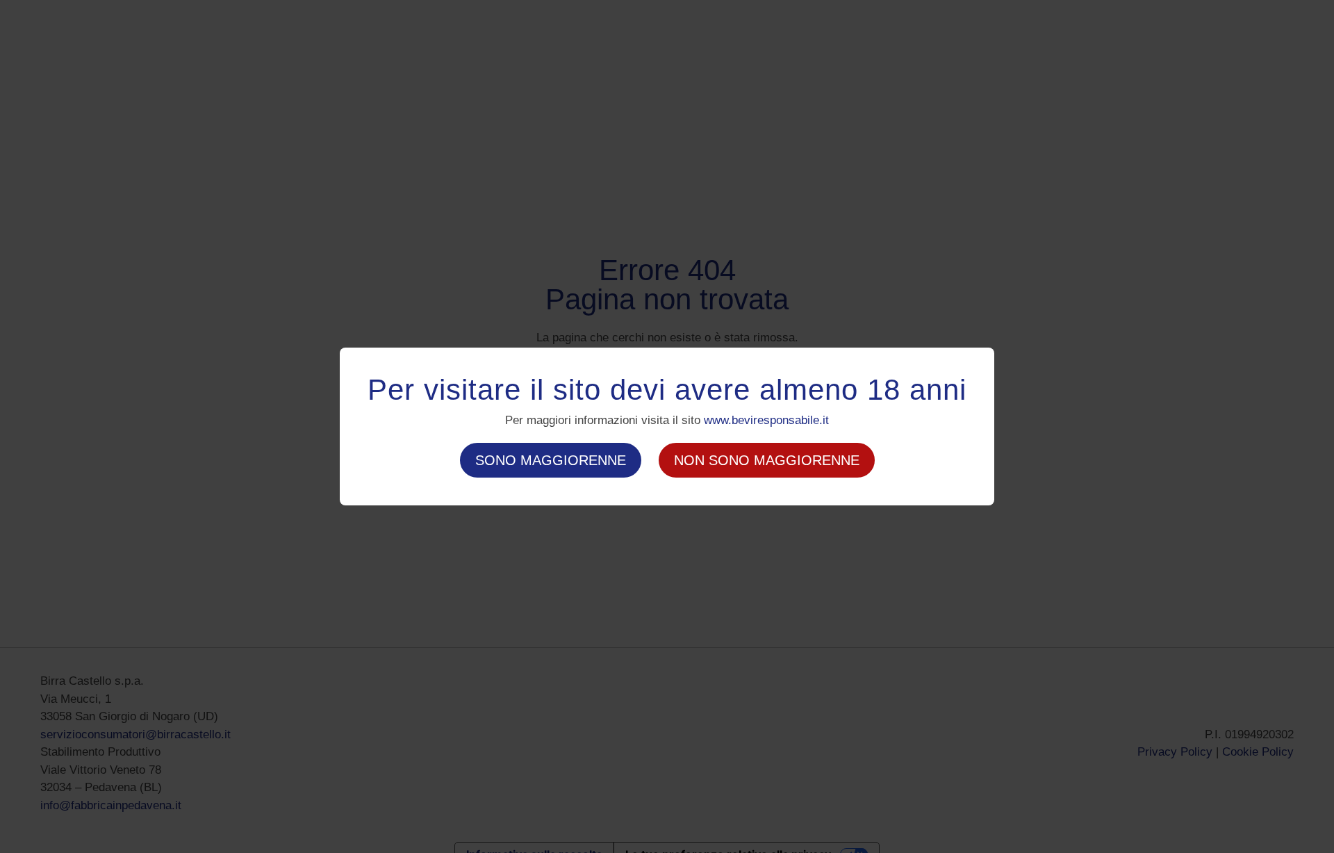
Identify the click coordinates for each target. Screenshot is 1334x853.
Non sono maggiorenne (766, 460)
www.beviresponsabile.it (766, 420)
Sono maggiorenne (550, 460)
